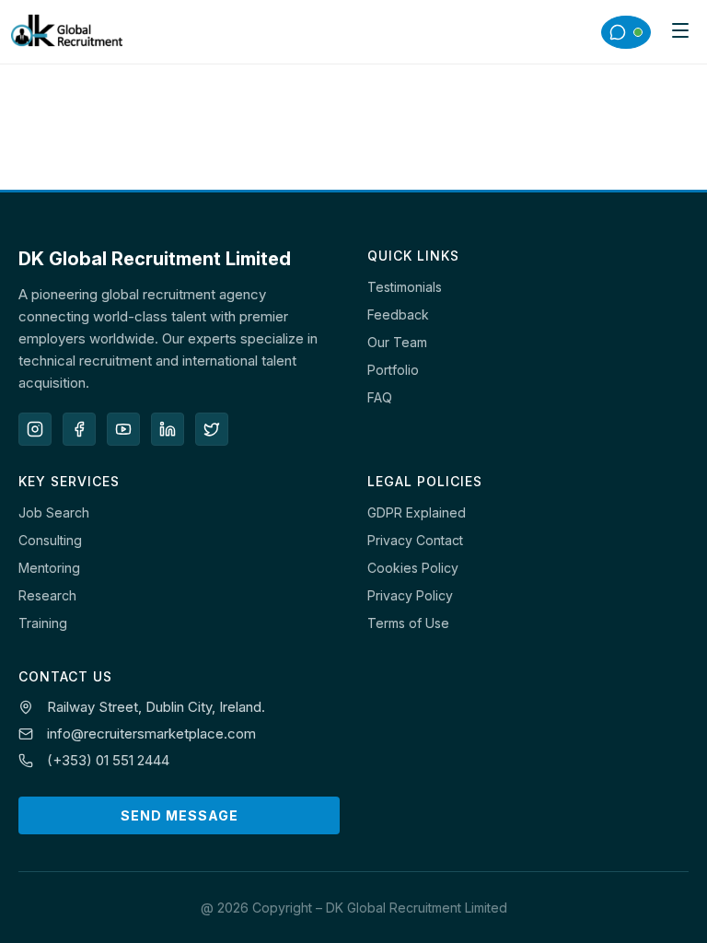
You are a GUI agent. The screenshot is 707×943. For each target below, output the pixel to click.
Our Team (397, 342)
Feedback (398, 314)
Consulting (50, 540)
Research (47, 595)
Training (42, 623)
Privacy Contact (415, 540)
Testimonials (404, 287)
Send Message (179, 815)
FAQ (379, 397)
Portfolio (393, 370)
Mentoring (49, 568)
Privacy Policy (410, 595)
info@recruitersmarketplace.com (151, 733)
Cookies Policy (412, 568)
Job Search (53, 512)
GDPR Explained (416, 512)
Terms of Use (408, 623)
